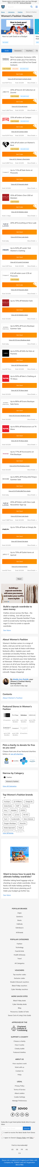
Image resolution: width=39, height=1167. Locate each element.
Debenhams (8, 806)
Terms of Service (25, 3)
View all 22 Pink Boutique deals (20, 466)
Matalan (14, 810)
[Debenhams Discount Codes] (23, 718)
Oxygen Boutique (10, 823)
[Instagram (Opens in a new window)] (22, 1115)
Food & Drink (19, 951)
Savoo (3, 12)
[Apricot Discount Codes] (5, 554)
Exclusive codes (19, 978)
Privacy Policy (19, 1086)
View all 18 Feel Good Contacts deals (19, 79)
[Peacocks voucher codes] (5, 172)
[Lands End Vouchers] (5, 250)
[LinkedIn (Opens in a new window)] (27, 1115)
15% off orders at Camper (20, 117)
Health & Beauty (19, 955)
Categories (11, 12)
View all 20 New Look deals (19, 237)
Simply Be (29, 802)
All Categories (19, 963)
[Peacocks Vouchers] (15, 731)
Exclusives (18, 51)
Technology (19, 947)
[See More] (4, 797)
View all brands (8, 833)
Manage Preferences (19, 1101)
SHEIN (22, 810)
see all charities (17, 754)
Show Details (31, 83)
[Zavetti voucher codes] (5, 92)
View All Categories (9, 786)
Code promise (7, 68)
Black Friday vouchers (19, 986)
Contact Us (19, 1071)
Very (5, 810)
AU (27, 1149)
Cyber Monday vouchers (19, 989)
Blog (19, 1008)
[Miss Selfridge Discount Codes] (15, 718)
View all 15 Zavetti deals (19, 106)
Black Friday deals (19, 1001)
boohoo (25, 806)
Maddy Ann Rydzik (20, 679)
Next (19, 579)
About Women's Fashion (12, 698)
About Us (19, 1059)
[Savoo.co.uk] (3, 6)
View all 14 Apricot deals (19, 566)
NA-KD (25, 815)
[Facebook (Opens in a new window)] (13, 1115)
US (12, 1149)
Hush (20, 828)
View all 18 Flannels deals (19, 365)
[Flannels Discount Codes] (5, 353)
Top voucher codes (19, 975)
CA (19, 1153)
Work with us (19, 1067)
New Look (7, 815)
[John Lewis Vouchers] (7, 718)
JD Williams (18, 802)
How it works (19, 1045)
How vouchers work (20, 1064)
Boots (19, 920)
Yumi (5, 819)
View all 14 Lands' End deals (19, 262)
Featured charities (19, 1052)
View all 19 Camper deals (19, 131)
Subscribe (27, 1128)
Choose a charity (19, 1041)
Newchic (23, 823)
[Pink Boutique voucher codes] (5, 453)
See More (5, 42)
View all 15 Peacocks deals (19, 184)
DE (17, 1149)
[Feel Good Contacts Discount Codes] (5, 59)
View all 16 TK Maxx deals (19, 390)
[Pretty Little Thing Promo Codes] (5, 479)
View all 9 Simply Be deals (19, 541)
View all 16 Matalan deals (19, 212)
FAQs (19, 1075)
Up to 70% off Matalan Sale (21, 301)
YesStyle (7, 802)
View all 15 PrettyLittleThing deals (19, 491)
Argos (19, 913)
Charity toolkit (19, 1049)
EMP (17, 806)
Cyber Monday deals (19, 1004)
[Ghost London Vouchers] (7, 731)
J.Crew (17, 815)
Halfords (20, 924)
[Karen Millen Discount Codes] (32, 718)
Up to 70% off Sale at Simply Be (23, 527)
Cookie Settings (19, 1097)
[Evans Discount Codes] (5, 328)
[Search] (31, 7)
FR (22, 1149)
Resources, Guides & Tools (19, 1012)
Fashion (20, 12)
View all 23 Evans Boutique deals (19, 340)
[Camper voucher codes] (5, 119)
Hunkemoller (15, 819)
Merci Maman (28, 819)
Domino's (19, 917)
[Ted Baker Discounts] (23, 731)
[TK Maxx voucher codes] (5, 378)
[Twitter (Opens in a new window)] (17, 1115)
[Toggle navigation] (37, 7)
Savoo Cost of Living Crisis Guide (19, 1015)
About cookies (19, 1093)
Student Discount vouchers (19, 982)
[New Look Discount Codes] (5, 225)
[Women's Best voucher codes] (5, 144)
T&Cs (31, 1138)
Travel (19, 959)
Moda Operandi (9, 828)
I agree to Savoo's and (18, 1138)
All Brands (19, 932)
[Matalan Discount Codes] (5, 197)
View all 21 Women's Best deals (19, 159)
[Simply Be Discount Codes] (5, 529)
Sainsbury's (20, 928)
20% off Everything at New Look (23, 223)
